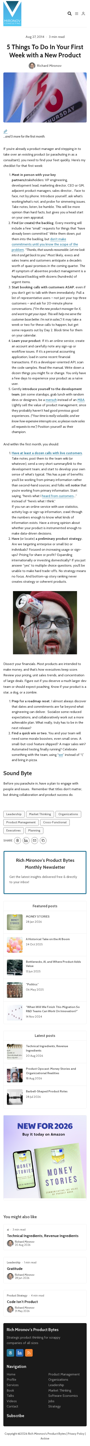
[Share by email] (34, 840)
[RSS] (29, 1353)
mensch (51, 400)
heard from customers (58, 496)
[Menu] (76, 13)
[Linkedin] (19, 1353)
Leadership (14, 814)
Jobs (51, 1401)
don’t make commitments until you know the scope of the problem (45, 244)
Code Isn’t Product (22, 1301)
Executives (13, 830)
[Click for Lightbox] (45, 622)
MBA (81, 400)
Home (11, 1374)
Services (13, 1385)
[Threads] (10, 1353)
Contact (12, 1406)
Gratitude (15, 1268)
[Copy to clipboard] (43, 840)
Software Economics (63, 1396)
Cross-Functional (55, 822)
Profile (11, 1380)
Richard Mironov (24, 1241)
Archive (45, 1438)
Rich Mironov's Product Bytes (47, 1434)
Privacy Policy (76, 1433)
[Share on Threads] (17, 840)
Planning (34, 830)
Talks (10, 1396)
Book (10, 1390)
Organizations (68, 814)
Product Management (21, 822)
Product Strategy (17, 1295)
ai (8, 1229)
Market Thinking (40, 814)
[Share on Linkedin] (26, 840)
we (61, 755)
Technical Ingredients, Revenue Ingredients (42, 1235)
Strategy (54, 1406)
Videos (12, 1401)
